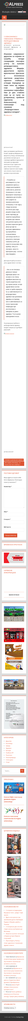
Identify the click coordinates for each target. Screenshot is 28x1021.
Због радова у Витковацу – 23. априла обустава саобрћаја (13, 463)
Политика (9, 755)
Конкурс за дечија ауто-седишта (14, 460)
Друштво (15, 47)
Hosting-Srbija (20, 1017)
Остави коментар (8, 49)
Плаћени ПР (9, 753)
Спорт (8, 762)
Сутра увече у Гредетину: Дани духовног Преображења (12, 980)
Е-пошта (7, 519)
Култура (8, 750)
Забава (8, 746)
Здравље (8, 748)
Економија (9, 743)
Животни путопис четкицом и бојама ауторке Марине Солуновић (14, 936)
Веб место (7, 527)
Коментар (8, 486)
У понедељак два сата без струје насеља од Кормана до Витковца (13, 929)
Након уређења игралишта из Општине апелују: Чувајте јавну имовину (14, 994)
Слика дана (9, 760)
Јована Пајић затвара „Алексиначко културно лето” (11, 987)
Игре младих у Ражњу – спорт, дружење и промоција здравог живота (13, 943)
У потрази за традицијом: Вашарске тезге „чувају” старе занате (13, 912)
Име (6, 512)
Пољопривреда (11, 757)
